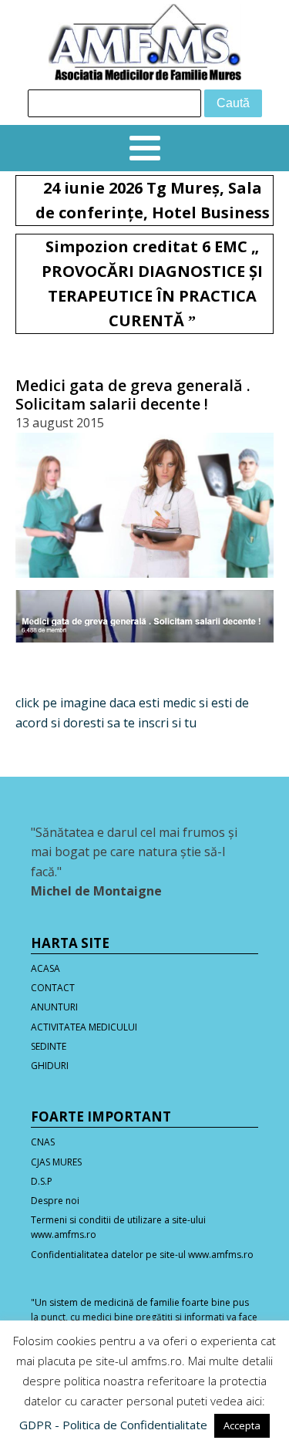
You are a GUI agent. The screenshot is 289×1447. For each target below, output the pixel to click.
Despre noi (55, 1200)
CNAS (43, 1141)
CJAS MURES (56, 1162)
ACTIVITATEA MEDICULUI (84, 1027)
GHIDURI (50, 1065)
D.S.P (41, 1181)
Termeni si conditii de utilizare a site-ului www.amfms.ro (118, 1227)
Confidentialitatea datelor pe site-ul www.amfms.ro (142, 1254)
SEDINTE (48, 1046)
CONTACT (53, 987)
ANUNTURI (54, 1007)
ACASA (45, 968)
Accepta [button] (241, 1425)
